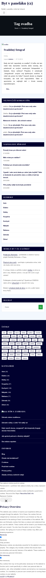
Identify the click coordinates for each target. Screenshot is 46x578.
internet (32, 336)
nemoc (20, 340)
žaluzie (25, 358)
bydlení (30, 332)
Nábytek (6, 226)
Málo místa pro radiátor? (11, 157)
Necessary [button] (3, 535)
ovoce (11, 343)
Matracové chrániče (10, 120)
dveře (13, 336)
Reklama (6, 230)
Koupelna (6, 217)
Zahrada (6, 235)
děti (20, 336)
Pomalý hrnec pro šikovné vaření (14, 150)
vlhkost (32, 351)
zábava (39, 354)
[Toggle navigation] (4, 12)
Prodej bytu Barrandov (10, 255)
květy (39, 336)
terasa (12, 351)
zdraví (18, 354)
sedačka (22, 347)
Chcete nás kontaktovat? (10, 458)
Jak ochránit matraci (25, 120)
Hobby (6, 56)
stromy (5, 351)
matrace (13, 340)
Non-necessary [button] (5, 555)
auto (4, 332)
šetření (18, 358)
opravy (5, 343)
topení (18, 351)
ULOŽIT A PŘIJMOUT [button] (7, 577)
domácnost (6, 336)
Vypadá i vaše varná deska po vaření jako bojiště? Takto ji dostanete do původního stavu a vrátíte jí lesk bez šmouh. (22, 174)
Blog (3, 454)
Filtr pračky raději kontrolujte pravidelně (17, 185)
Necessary (3, 540)
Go (41, 307)
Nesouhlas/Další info (27, 493)
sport (28, 347)
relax (15, 347)
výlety (4, 354)
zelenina (25, 354)
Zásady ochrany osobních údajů (13, 475)
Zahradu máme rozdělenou (11, 417)
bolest (23, 332)
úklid (4, 358)
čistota (11, 358)
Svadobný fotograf (27, 28)
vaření (25, 351)
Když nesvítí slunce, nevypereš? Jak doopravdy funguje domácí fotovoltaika (21, 429)
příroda (39, 343)
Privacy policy (7, 471)
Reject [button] (18, 493)
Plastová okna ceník (10, 262)
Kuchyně (6, 221)
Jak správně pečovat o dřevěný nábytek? (16, 436)
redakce (8, 59)
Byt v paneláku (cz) (17, 3)
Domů (16, 28)
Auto (4, 203)
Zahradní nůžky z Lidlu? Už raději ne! (15, 423)
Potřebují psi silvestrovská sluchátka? (16, 165)
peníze (18, 343)
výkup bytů (15, 283)
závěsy (30, 270)
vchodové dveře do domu (17, 288)
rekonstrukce (6, 347)
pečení (25, 343)
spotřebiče (36, 347)
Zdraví (5, 239)
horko (25, 336)
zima (32, 354)
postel (32, 343)
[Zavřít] (6, 499)
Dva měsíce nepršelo (9, 441)
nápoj (34, 340)
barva (17, 332)
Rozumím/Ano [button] (10, 493)
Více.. (8, 89)
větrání (11, 354)
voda (38, 351)
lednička (5, 340)
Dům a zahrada (16, 412)
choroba (38, 332)
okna (40, 340)
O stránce (5, 462)
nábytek (28, 340)
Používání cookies (8, 466)
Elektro (5, 207)
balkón (10, 332)
